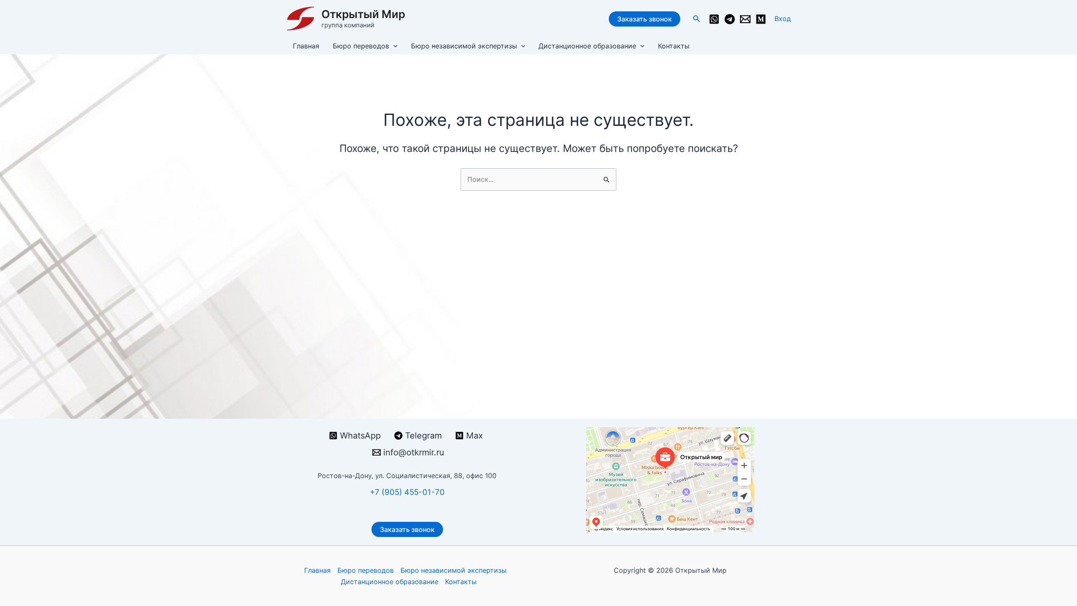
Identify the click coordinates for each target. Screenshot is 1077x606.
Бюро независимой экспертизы (464, 46)
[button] (696, 18)
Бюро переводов (361, 46)
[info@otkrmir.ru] (745, 19)
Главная (306, 46)
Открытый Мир (363, 14)
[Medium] (761, 19)
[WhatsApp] (714, 19)
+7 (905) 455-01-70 (407, 492)
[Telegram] (729, 19)
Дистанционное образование (587, 46)
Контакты (674, 46)
